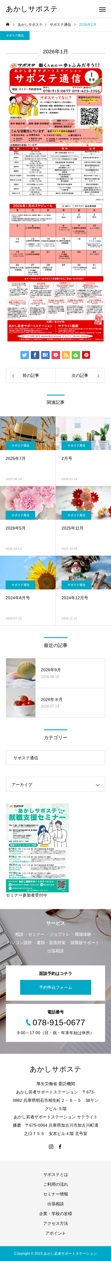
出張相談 (55, 1203)
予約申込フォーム (55, 987)
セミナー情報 (55, 1194)
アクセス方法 (55, 1223)
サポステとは (55, 1174)
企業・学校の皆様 (55, 1213)
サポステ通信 (15, 35)
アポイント (55, 1233)
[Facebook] (60, 1147)
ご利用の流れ (55, 1184)
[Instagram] (51, 1147)
